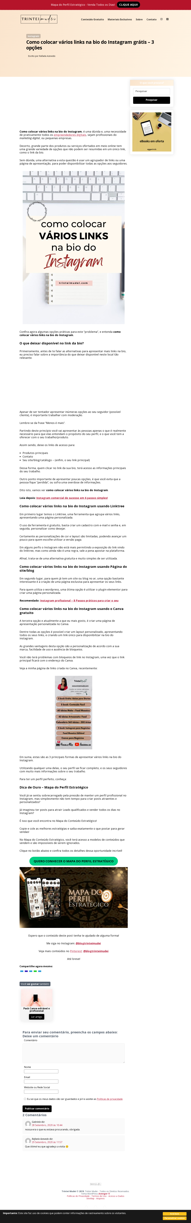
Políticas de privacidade (110, 1099)
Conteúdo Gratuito (92, 19)
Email (27, 1077)
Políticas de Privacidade (78, 1196)
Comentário (30, 1040)
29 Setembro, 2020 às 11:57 (47, 1142)
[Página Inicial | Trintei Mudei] (39, 25)
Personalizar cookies (175, 1218)
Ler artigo (36, 1016)
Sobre (139, 19)
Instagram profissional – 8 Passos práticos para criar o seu (79, 600)
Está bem (174, 1214)
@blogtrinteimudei (88, 943)
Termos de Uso (99, 1196)
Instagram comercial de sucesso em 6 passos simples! (72, 498)
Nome (27, 1067)
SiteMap (90, 1198)
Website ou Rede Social (37, 1087)
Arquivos (100, 1198)
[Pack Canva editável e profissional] (36, 1005)
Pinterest (76, 951)
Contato (152, 19)
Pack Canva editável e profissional (36, 1009)
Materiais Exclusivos (120, 19)
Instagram (33, 36)
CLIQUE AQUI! (128, 4)
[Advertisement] (74, 104)
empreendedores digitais (70, 135)
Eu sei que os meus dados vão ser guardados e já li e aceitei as (75, 1099)
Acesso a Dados (116, 1196)
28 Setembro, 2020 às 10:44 (47, 1125)
